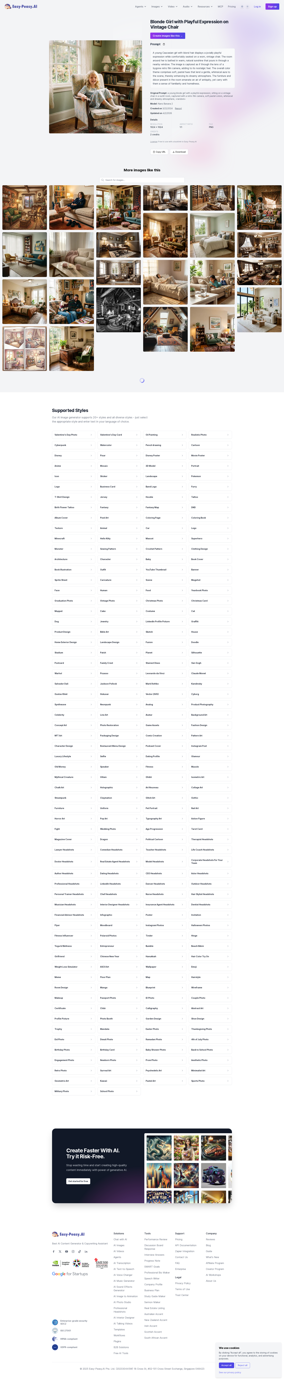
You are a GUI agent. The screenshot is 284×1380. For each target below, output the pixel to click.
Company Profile (153, 1293)
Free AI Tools (121, 1362)
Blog (208, 1254)
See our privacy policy (230, 1372)
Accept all (226, 1365)
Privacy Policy (183, 1292)
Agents (117, 1266)
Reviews (210, 1248)
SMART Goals (152, 1276)
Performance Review (155, 1248)
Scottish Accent (153, 1341)
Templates (119, 1338)
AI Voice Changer (123, 1284)
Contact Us (181, 1266)
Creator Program (215, 1278)
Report (178, 108)
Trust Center (182, 1304)
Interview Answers (154, 1264)
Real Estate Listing (154, 1317)
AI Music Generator (124, 1290)
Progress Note (152, 1270)
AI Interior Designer (124, 1327)
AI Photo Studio (122, 1311)
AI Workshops (213, 1284)
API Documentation (185, 1254)
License (153, 141)
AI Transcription (122, 1272)
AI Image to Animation (126, 1305)
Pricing (232, 6)
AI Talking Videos (123, 1333)
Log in (257, 6)
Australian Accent (153, 1323)
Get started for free (78, 1190)
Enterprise (180, 1278)
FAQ (177, 1272)
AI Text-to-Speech (124, 1278)
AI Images (119, 1254)
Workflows (119, 1344)
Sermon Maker (152, 1311)
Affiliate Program (215, 1272)
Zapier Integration (184, 1260)
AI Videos (119, 1260)
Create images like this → (168, 35)
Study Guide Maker (154, 1305)
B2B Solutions (121, 1356)
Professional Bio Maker (157, 1282)
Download (180, 152)
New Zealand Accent (155, 1329)
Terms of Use (182, 1298)
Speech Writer (151, 1287)
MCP (220, 6)
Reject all (242, 1365)
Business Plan (151, 1299)
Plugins (117, 1350)
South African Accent (155, 1347)
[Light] (247, 6)
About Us (211, 1290)
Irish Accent (150, 1335)
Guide (209, 1260)
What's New (212, 1266)
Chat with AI (120, 1248)
